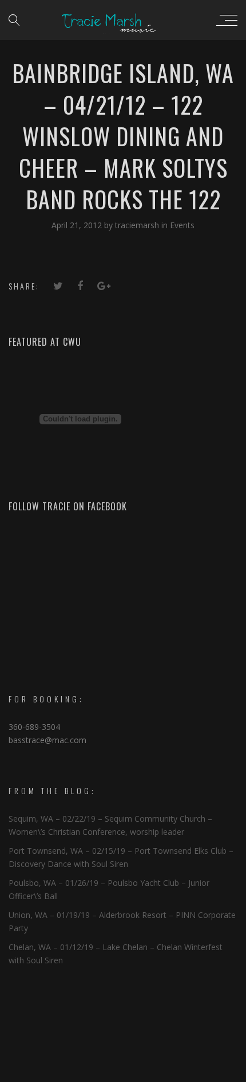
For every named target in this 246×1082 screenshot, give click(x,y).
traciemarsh (138, 225)
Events (182, 225)
